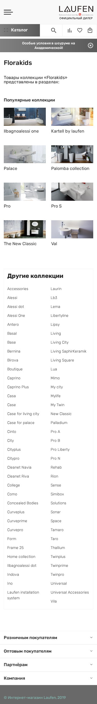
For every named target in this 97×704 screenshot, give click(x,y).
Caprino (13, 378)
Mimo (55, 378)
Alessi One (16, 315)
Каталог (19, 29)
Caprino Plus (18, 387)
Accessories (17, 289)
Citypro (13, 458)
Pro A (55, 431)
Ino (10, 583)
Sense (56, 485)
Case (11, 405)
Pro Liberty (60, 449)
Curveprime (17, 521)
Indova (13, 574)
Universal (59, 583)
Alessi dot (15, 306)
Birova (12, 360)
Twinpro (57, 574)
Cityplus (14, 449)
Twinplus (58, 556)
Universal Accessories (70, 592)
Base (11, 342)
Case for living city (23, 414)
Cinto (11, 431)
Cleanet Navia (19, 467)
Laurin (56, 289)
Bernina (13, 351)
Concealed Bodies (22, 503)
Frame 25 (15, 547)
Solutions (58, 503)
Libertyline (59, 315)
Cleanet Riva (18, 476)
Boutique (15, 369)
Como (12, 494)
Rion (54, 476)
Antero (13, 324)
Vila (54, 601)
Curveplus (16, 512)
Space (56, 521)
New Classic (61, 414)
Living (56, 333)
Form (11, 539)
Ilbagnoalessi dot (21, 565)
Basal (12, 333)
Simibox (57, 494)
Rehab (56, 467)
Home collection (21, 556)
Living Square (62, 360)
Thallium (58, 547)
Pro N (55, 458)
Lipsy (55, 324)
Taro (54, 539)
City (10, 440)
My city (57, 387)
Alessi (12, 297)
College (13, 485)
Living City (59, 342)
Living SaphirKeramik (68, 351)
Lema (55, 306)
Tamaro (57, 530)
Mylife (56, 396)
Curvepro (15, 530)
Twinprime (59, 565)
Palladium (59, 422)
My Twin (57, 405)
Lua (54, 369)
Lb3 (54, 297)
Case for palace (20, 422)
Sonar (56, 512)
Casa (11, 396)
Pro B (55, 440)
